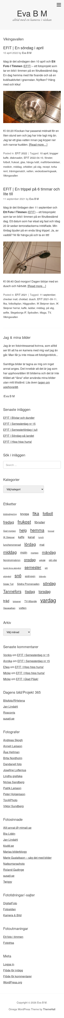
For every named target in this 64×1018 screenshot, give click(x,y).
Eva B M (32, 13)
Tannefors (12, 591)
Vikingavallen (10, 175)
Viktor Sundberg (13, 806)
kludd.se (8, 846)
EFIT (27, 66)
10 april (44, 153)
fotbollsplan (15, 303)
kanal (31, 537)
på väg (37, 166)
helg (23, 530)
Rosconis (9, 712)
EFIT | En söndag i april (23, 47)
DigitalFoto (10, 903)
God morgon (9, 530)
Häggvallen (29, 303)
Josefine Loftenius (14, 770)
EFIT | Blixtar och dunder (18, 418)
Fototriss (8, 943)
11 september (47, 294)
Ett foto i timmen (13, 937)
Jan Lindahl (10, 706)
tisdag (30, 591)
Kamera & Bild (12, 915)
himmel (51, 530)
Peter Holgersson (14, 794)
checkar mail (10, 299)
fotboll (6, 162)
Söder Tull (8, 584)
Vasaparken (9, 608)
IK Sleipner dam (46, 303)
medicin (7, 166)
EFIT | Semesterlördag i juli (20, 430)
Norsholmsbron (11, 560)
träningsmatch (17, 171)
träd (6, 600)
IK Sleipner (9, 537)
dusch (32, 299)
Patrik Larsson (12, 788)
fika (5, 303)
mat (41, 544)
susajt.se (8, 718)
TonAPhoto (10, 800)
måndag (49, 552)
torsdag (44, 591)
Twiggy (7, 882)
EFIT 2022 (21, 153)
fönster (48, 157)
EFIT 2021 (21, 294)
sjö (46, 568)
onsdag (30, 559)
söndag (49, 583)
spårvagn (30, 576)
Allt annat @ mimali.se (17, 828)
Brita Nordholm (12, 758)
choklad (23, 299)
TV (49, 312)
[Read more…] (38, 144)
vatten (29, 171)
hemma (37, 530)
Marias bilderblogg (15, 852)
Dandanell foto (12, 764)
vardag (48, 600)
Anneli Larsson (12, 746)
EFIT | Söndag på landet (18, 436)
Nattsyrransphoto (14, 864)
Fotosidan (9, 909)
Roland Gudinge (13, 870)
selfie (6, 312)
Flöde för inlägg (13, 970)
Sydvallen (33, 312)
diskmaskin (16, 157)
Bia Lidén (9, 834)
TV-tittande (30, 601)
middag (17, 166)
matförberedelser (50, 162)
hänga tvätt (32, 162)
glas (22, 162)
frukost (15, 162)
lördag (30, 544)
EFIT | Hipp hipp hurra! (17, 442)
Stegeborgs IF (18, 312)
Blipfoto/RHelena (14, 700)
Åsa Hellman (11, 752)
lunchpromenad (12, 544)
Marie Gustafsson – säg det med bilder (27, 858)
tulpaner (17, 601)
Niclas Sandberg (13, 782)
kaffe (24, 308)
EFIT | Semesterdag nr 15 (19, 424)
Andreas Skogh (13, 740)
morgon (34, 552)
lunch (41, 537)
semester (33, 567)
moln (23, 552)
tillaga (43, 312)
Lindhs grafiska (12, 776)
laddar (31, 308)
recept (46, 166)
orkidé (42, 560)
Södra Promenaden (28, 584)
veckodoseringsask (45, 171)
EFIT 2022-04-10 (33, 157)
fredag (8, 522)
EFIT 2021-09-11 (47, 299)
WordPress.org (12, 982)
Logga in (8, 964)
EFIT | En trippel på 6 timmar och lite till (31, 191)
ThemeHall (49, 1009)
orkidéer (27, 166)
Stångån (42, 576)
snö (18, 575)
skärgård (7, 576)
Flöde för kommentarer (17, 976)
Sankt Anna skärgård (12, 568)
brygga (24, 514)
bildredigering (10, 514)
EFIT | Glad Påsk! (27, 679)
